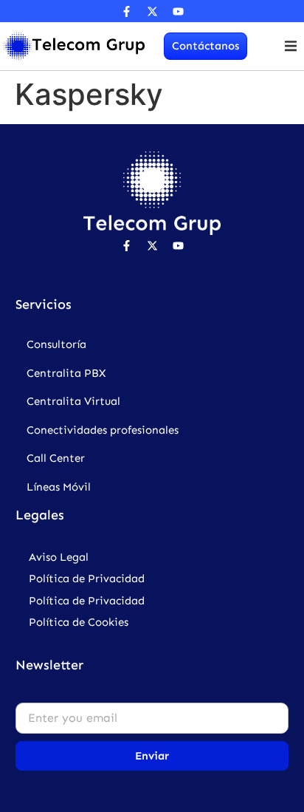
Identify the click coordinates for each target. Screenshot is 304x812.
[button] (291, 46)
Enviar (152, 755)
